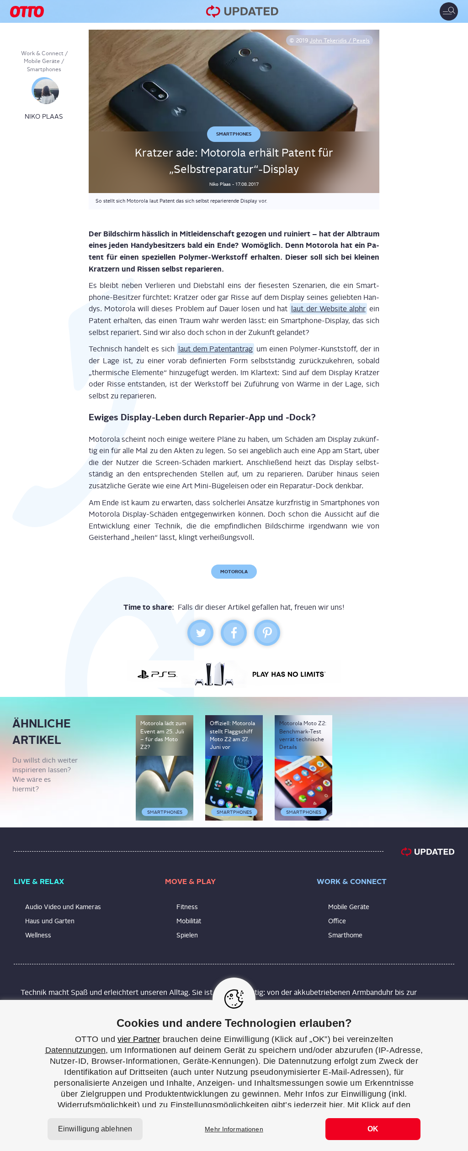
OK (372, 1129)
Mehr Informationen (234, 1129)
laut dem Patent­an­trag (215, 349)
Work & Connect (42, 53)
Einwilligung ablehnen (95, 1129)
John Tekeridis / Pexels (339, 40)
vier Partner (138, 1039)
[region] (234, 1075)
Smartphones (44, 69)
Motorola (234, 571)
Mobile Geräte (42, 61)
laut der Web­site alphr (328, 308)
